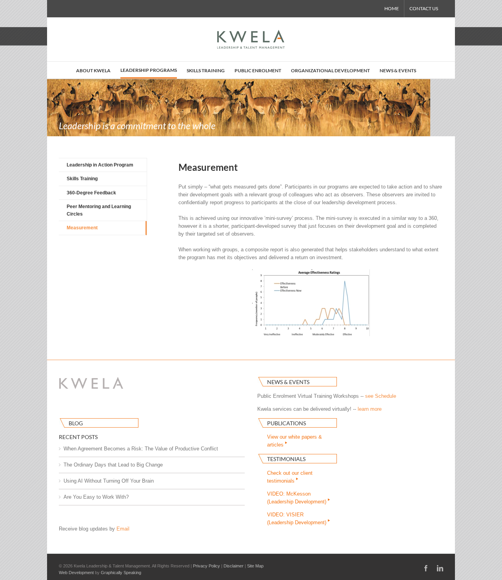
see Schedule (380, 396)
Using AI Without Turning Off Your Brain (109, 481)
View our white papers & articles (294, 441)
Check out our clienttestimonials (290, 477)
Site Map (255, 566)
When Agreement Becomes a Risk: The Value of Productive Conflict (141, 449)
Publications (286, 423)
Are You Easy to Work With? (96, 497)
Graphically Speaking (121, 572)
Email (122, 529)
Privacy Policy (206, 566)
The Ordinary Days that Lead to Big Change (113, 465)
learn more (370, 409)
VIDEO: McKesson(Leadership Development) (297, 498)
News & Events (288, 382)
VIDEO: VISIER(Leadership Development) (297, 518)
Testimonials (286, 459)
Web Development (76, 572)
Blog (76, 423)
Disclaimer (234, 566)
